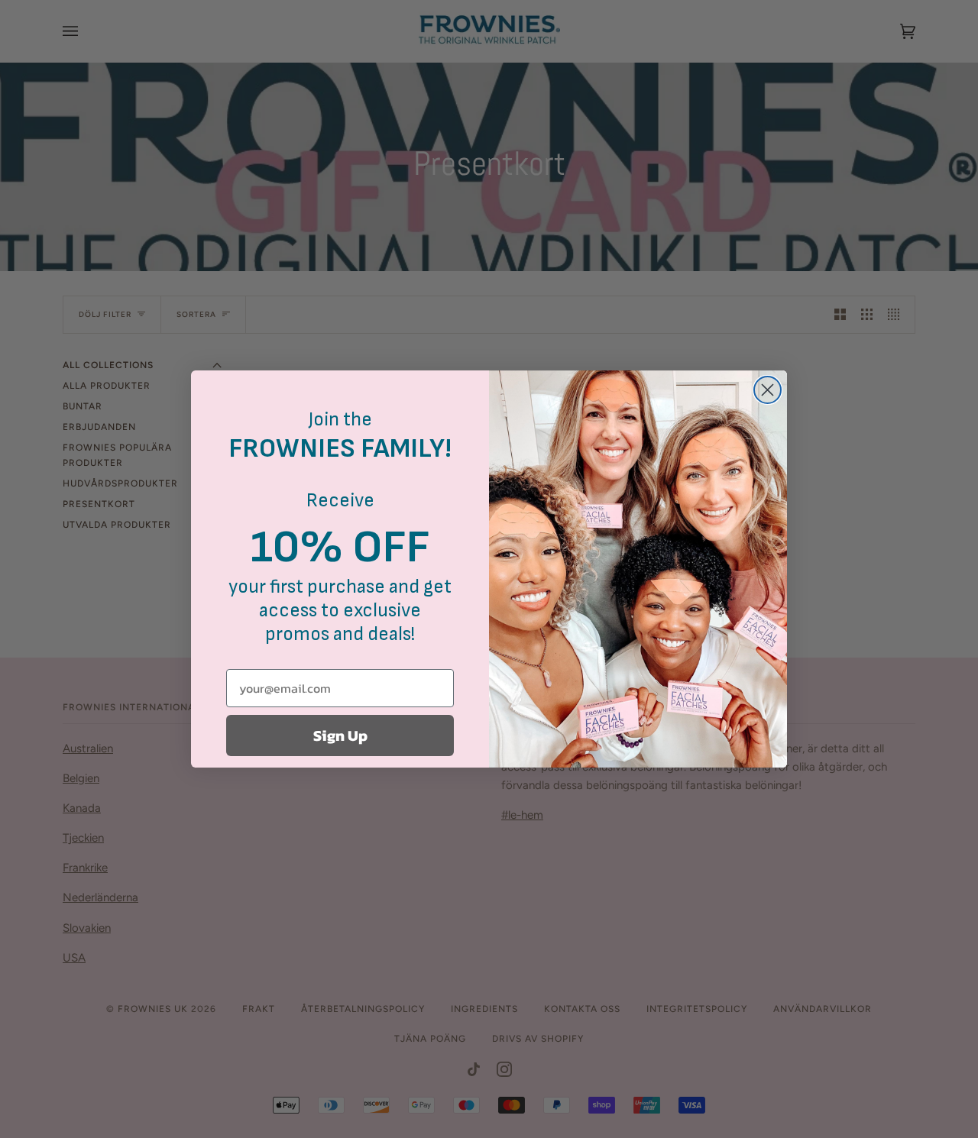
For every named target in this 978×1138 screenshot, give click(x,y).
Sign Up (340, 735)
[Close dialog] (767, 390)
